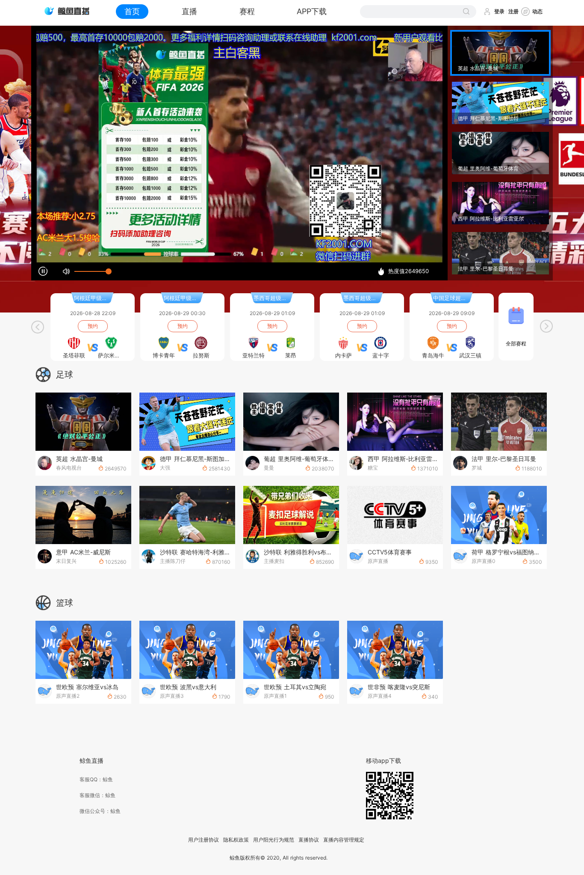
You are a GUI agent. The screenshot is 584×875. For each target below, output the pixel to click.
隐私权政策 (236, 839)
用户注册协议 (203, 839)
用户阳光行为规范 (273, 839)
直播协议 (308, 839)
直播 (189, 11)
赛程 (247, 11)
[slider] (91, 271)
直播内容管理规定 (343, 839)
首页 (132, 11)
